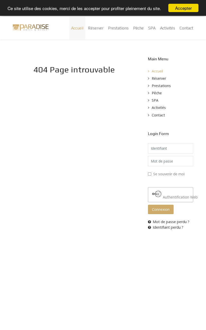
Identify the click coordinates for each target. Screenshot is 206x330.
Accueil (157, 71)
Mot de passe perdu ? (171, 221)
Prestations (161, 85)
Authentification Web (177, 197)
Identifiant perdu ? (168, 227)
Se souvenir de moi (169, 174)
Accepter (183, 8)
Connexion (161, 209)
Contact (158, 115)
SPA (155, 100)
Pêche (157, 93)
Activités (159, 107)
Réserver (159, 78)
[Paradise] (30, 27)
